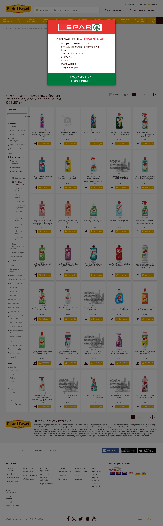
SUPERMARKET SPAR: (91, 38)
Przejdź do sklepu (81, 79)
